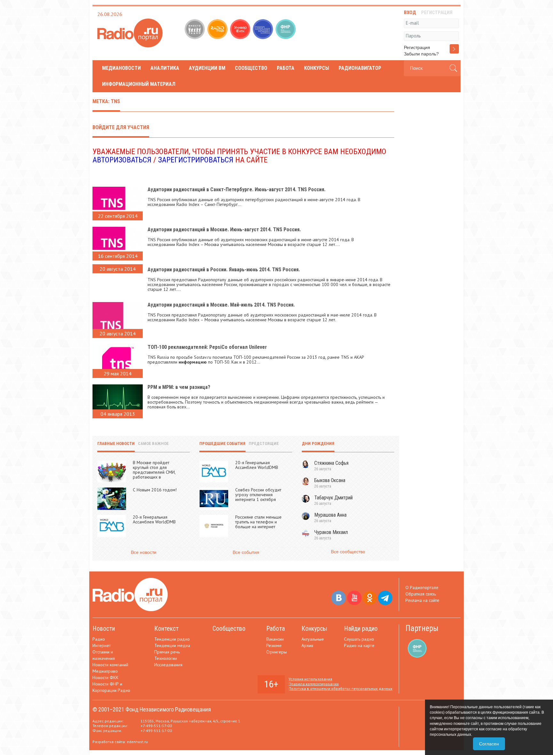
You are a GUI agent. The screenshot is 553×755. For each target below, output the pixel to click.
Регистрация (417, 47)
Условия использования (310, 679)
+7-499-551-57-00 (156, 725)
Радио (98, 639)
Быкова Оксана (329, 480)
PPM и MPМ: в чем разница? (179, 387)
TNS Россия (159, 199)
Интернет (101, 645)
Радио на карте (359, 645)
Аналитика (164, 68)
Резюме (274, 645)
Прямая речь (167, 652)
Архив (307, 645)
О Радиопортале (421, 587)
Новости (103, 628)
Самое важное (153, 443)
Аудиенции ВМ (207, 68)
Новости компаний (110, 665)
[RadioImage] (218, 29)
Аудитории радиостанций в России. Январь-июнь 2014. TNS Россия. (224, 270)
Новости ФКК (105, 677)
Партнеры (421, 628)
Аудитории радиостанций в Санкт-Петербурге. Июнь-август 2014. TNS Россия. (236, 189)
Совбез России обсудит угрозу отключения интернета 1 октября (258, 494)
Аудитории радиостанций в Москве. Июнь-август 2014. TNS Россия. (224, 229)
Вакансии (275, 639)
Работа (285, 68)
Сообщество (251, 68)
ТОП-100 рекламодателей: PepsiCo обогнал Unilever (207, 347)
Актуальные (312, 639)
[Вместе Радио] (195, 29)
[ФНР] (286, 29)
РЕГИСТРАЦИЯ (437, 12)
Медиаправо (105, 671)
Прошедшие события (222, 443)
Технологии (165, 658)
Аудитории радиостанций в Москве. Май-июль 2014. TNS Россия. (221, 305)
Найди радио (361, 628)
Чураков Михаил (331, 532)
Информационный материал (138, 84)
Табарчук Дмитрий (333, 498)
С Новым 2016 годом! (155, 490)
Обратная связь (420, 594)
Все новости (143, 552)
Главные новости (116, 443)
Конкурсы (316, 68)
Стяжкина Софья (331, 463)
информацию (193, 362)
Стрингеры (276, 652)
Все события (246, 552)
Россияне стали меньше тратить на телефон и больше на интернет (258, 521)
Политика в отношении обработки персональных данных (340, 688)
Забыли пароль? (421, 53)
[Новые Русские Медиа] (263, 29)
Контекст (166, 628)
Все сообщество (348, 551)
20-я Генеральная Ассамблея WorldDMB (154, 519)
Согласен (489, 743)
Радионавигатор (360, 68)
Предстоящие (264, 443)
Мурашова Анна (330, 515)
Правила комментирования (314, 683)
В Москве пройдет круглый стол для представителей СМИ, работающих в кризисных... (154, 472)
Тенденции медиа (172, 645)
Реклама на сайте (422, 600)
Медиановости (121, 68)
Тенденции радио (172, 639)
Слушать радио (359, 639)
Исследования (168, 665)
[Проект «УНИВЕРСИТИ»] (241, 29)
